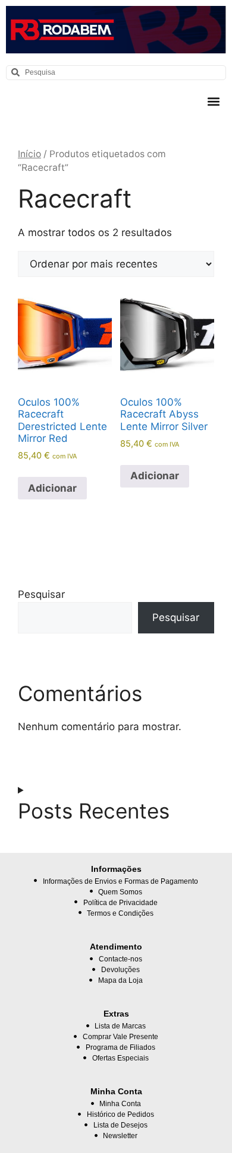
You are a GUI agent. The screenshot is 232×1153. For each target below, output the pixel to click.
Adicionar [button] (52, 488)
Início (29, 154)
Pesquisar (41, 594)
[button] (213, 102)
